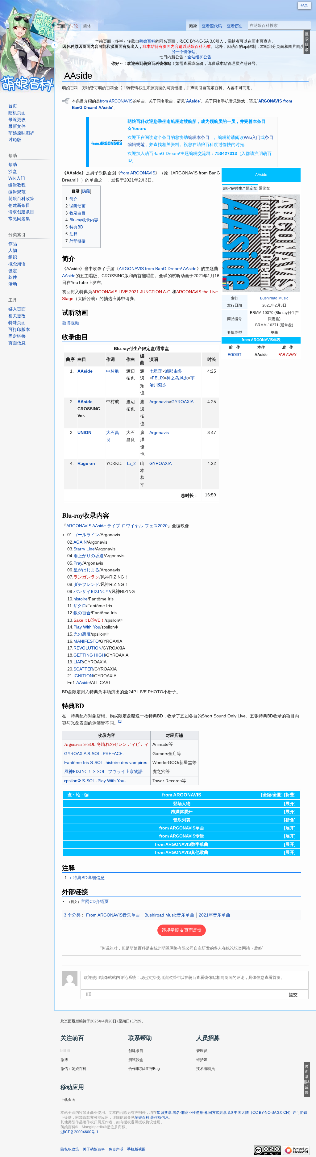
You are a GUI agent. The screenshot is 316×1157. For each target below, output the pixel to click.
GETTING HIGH (89, 655)
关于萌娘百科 (94, 1149)
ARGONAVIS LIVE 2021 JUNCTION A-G (132, 291)
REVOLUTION (87, 647)
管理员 (201, 1051)
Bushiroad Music (274, 298)
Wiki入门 (252, 137)
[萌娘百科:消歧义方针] (66, 100)
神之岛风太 (177, 377)
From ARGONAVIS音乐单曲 (113, 915)
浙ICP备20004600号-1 (79, 1132)
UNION (84, 432)
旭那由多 (173, 371)
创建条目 (135, 1051)
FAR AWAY (287, 355)
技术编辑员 (205, 1069)
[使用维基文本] (89, 994)
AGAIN (80, 542)
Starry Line (84, 548)
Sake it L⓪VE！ (89, 620)
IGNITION (83, 675)
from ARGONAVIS (116, 101)
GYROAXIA (182, 401)
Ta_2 (131, 463)
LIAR (78, 661)
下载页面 (67, 1099)
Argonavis (159, 401)
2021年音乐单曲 (214, 915)
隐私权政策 (69, 1149)
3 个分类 (72, 915)
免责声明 (116, 1149)
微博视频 (70, 322)
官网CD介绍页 (95, 901)
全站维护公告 (199, 57)
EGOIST (234, 355)
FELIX (158, 377)
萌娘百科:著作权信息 (152, 1117)
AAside (193, 101)
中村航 (112, 371)
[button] (290, 794)
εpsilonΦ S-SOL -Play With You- (95, 780)
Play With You (86, 626)
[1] (120, 721)
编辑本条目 (199, 137)
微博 (64, 1060)
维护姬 (201, 1060)
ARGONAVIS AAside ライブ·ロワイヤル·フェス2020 (117, 525)
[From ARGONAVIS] (106, 142)
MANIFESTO (86, 641)
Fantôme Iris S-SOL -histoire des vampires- (106, 762)
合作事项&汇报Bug (144, 1069)
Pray (77, 563)
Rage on (86, 463)
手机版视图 (136, 1149)
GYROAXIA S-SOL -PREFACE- (94, 753)
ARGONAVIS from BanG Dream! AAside (158, 268)
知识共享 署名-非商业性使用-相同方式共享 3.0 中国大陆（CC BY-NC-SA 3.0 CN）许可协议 (232, 1112)
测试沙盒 (135, 1060)
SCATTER (83, 668)
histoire (80, 598)
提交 (293, 994)
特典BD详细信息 (89, 877)
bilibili (65, 1051)
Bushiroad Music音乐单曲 (169, 915)
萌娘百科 (147, 41)
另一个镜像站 (183, 51)
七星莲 (155, 371)
